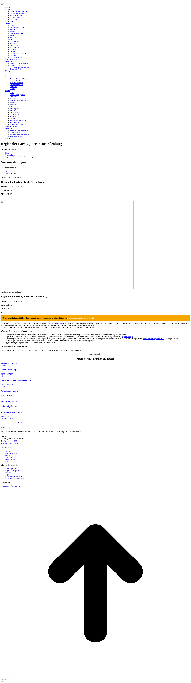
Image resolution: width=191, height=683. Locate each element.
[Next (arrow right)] (4, 681)
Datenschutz (15, 486)
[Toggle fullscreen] (6, 679)
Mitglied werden (11, 453)
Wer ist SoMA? (10, 451)
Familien (8, 473)
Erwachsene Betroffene (13, 477)
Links (7, 461)
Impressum (5, 486)
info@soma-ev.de (12, 443)
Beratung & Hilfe (11, 469)
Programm (59, 323)
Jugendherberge (127, 337)
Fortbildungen (10, 459)
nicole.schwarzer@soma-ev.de (153, 339)
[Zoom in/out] (8, 679)
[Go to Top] (95, 677)
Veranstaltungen (10, 457)
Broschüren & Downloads (14, 479)
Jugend (7, 475)
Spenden (8, 455)
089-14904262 (12, 441)
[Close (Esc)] (2, 679)
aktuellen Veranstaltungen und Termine (80, 318)
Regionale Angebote (12, 471)
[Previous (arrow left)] (2, 681)
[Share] (4, 679)
